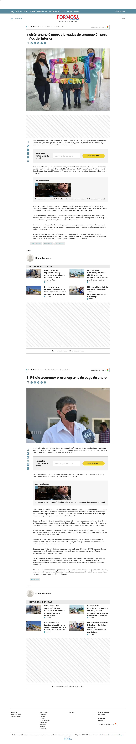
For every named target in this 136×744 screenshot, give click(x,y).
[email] (42, 43)
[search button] (12, 11)
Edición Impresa (120, 11)
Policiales (61, 11)
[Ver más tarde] (27, 43)
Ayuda (122, 735)
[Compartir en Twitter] (38, 43)
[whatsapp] (32, 43)
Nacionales (53, 11)
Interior (32, 11)
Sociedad (77, 11)
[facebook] (35, 43)
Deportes (18, 11)
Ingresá (122, 18)
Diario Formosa (43, 258)
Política (69, 11)
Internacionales (42, 11)
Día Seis (25, 11)
